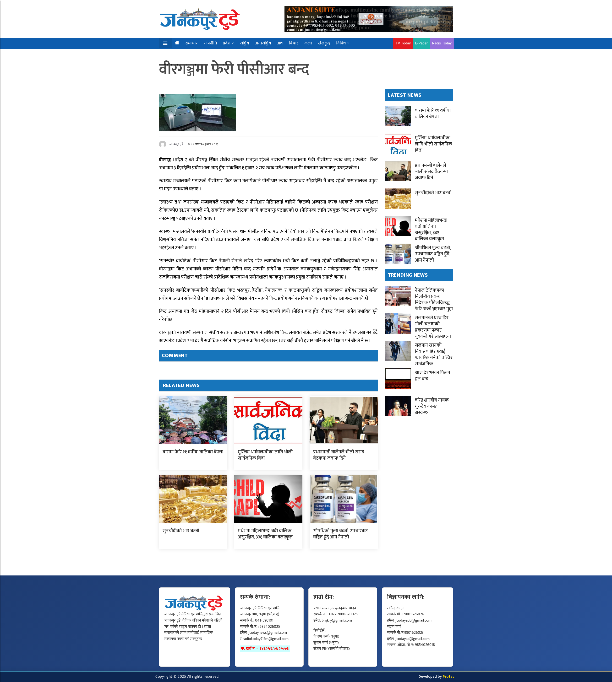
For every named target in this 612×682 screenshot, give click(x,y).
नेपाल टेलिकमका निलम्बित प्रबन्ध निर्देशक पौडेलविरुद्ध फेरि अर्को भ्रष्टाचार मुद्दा (434, 299)
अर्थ (280, 43)
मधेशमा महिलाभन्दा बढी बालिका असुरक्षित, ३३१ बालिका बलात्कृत (265, 534)
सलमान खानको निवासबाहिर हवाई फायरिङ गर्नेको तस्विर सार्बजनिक (434, 354)
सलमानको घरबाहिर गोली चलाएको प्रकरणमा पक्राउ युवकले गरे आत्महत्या (433, 327)
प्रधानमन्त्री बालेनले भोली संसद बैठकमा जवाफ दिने (338, 455)
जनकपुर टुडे (176, 144)
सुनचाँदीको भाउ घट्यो (181, 531)
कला (308, 43)
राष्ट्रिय (244, 43)
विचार (293, 43)
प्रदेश (226, 43)
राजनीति (210, 43)
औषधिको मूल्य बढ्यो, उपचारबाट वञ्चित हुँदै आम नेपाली (340, 534)
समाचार (191, 43)
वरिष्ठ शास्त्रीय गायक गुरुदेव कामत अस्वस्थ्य (432, 406)
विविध (341, 43)
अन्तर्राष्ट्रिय (263, 43)
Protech (450, 676)
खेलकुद (324, 43)
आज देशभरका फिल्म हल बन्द (432, 376)
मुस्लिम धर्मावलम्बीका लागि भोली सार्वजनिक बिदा (265, 455)
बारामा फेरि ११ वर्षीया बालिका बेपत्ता (193, 452)
